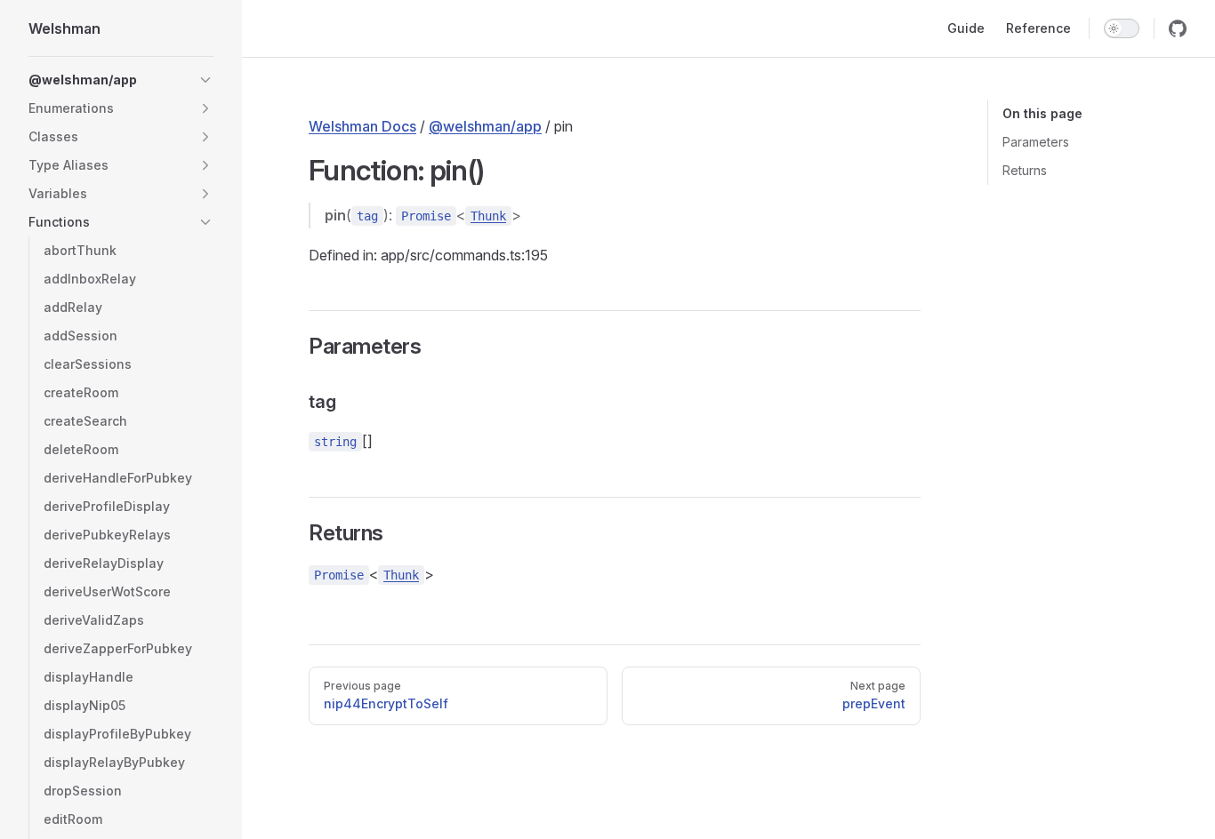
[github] (1178, 28)
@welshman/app (485, 126)
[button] (205, 80)
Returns (1024, 170)
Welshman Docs (362, 126)
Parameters (1035, 141)
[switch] (1121, 28)
